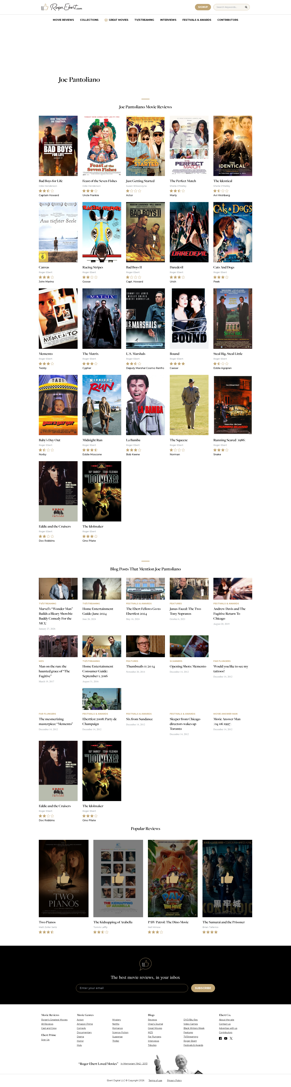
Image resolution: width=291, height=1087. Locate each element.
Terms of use (155, 1080)
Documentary (84, 1032)
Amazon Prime (85, 1024)
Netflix (115, 1024)
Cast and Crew (49, 1028)
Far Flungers (154, 1036)
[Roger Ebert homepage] (61, 7)
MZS (150, 1032)
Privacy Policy (174, 1080)
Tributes (152, 1045)
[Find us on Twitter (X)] (231, 1038)
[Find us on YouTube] (225, 1038)
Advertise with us (228, 1028)
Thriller (115, 1041)
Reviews (152, 1019)
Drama (80, 1036)
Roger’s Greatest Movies (54, 1019)
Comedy (81, 1028)
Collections (89, 19)
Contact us (225, 1024)
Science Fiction (120, 1032)
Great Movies (118, 19)
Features (188, 1032)
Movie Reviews (63, 19)
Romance (117, 1028)
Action (80, 1019)
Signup (203, 7)
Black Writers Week (194, 1028)
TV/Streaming (144, 19)
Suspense (117, 1036)
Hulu (79, 1045)
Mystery (116, 1019)
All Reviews (47, 1024)
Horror (80, 1041)
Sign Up (45, 1039)
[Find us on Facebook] (220, 1038)
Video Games (191, 1024)
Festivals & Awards (196, 19)
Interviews (168, 19)
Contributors (227, 19)
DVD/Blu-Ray (191, 1019)
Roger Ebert (190, 1041)
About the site (226, 1019)
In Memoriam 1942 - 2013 (134, 1063)
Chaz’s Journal (155, 1024)
